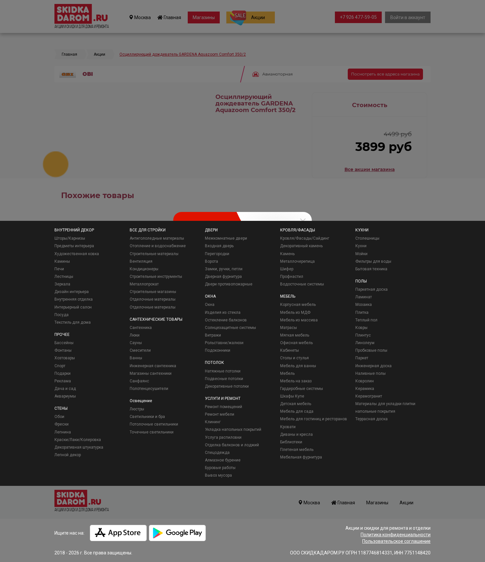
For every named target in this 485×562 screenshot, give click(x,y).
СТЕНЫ (61, 408)
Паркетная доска (371, 289)
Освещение (141, 401)
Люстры (137, 409)
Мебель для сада (296, 411)
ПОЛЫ (361, 281)
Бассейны (64, 342)
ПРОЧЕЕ (62, 334)
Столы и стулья (294, 358)
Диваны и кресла (296, 434)
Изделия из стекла (223, 312)
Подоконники (217, 350)
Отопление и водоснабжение (158, 246)
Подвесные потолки (224, 378)
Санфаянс (139, 381)
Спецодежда (217, 452)
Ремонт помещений (223, 406)
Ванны (136, 358)
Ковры (361, 327)
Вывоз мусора (218, 475)
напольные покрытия (375, 411)
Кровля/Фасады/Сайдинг (304, 238)
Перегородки (217, 253)
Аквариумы (65, 396)
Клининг (213, 422)
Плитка (362, 312)
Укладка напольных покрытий (233, 429)
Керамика (364, 388)
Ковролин (364, 381)
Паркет (361, 358)
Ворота (211, 261)
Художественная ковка (76, 253)
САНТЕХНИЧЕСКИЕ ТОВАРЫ (156, 319)
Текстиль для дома (72, 322)
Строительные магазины (153, 291)
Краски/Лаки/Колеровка (77, 439)
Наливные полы (370, 373)
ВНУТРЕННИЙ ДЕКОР (74, 230)
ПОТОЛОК (214, 362)
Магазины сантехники (151, 373)
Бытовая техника (371, 269)
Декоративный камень (301, 246)
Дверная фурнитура (223, 276)
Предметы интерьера (74, 246)
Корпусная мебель (298, 304)
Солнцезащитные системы (230, 327)
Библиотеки (291, 442)
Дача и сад (65, 388)
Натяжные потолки (223, 371)
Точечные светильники (152, 432)
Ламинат (363, 297)
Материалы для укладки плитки (385, 403)
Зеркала (62, 284)
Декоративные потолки (227, 386)
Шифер (286, 269)
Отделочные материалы (153, 299)
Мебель (287, 373)
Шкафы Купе (292, 396)
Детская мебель (295, 403)
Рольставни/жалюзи (224, 342)
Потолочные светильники (154, 424)
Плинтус (363, 335)
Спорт (59, 366)
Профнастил (291, 276)
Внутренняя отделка (73, 299)
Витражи (213, 335)
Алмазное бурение (223, 460)
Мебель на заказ (296, 381)
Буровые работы (220, 467)
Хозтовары (64, 358)
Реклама (62, 381)
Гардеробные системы (301, 388)
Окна (209, 304)
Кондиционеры (144, 269)
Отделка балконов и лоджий (232, 445)
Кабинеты (289, 350)
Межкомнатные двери (226, 238)
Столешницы (367, 238)
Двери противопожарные (228, 284)
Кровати (288, 427)
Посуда (61, 314)
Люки (135, 335)
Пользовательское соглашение (396, 541)
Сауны (136, 342)
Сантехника (141, 327)
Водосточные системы (302, 284)
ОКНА (210, 296)
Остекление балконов (226, 320)
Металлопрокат (144, 284)
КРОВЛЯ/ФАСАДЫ (297, 230)
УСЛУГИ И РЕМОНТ (223, 398)
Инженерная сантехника (153, 366)
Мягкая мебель (294, 335)
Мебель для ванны (298, 366)
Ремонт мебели (219, 414)
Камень (287, 253)
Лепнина (62, 432)
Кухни (361, 246)
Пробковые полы (371, 350)
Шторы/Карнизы (69, 238)
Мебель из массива (299, 320)
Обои (59, 416)
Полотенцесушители (149, 388)
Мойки (361, 253)
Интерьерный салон (73, 307)
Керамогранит (368, 396)
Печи (59, 269)
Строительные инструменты (156, 276)
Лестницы (63, 276)
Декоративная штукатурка (78, 447)
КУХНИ (362, 230)
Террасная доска (371, 419)
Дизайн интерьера (71, 291)
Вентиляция (141, 261)
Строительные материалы (154, 253)
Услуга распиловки (223, 437)
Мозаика (363, 304)
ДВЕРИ (211, 230)
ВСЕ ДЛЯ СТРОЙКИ (148, 230)
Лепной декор (67, 455)
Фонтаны (63, 350)
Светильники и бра (147, 416)
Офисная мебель (296, 342)
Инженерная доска (373, 366)
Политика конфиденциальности (396, 534)
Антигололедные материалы (157, 238)
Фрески (61, 424)
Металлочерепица (297, 261)
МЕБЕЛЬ (287, 296)
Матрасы (288, 327)
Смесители (140, 350)
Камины (62, 261)
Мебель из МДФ (295, 312)
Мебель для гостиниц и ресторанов (313, 419)
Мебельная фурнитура (301, 457)
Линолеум (364, 342)
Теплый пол (366, 320)
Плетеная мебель (296, 449)
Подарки (62, 373)
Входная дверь (219, 246)
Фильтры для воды (373, 261)
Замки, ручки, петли (223, 269)
